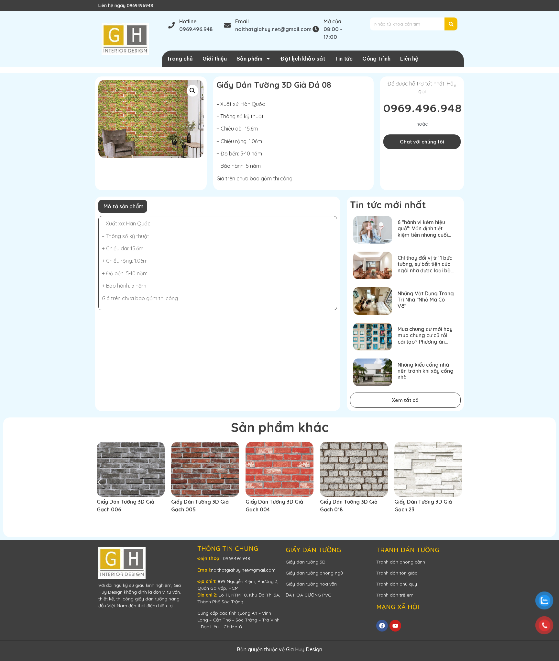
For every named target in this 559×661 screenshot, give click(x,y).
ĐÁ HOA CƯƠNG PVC (308, 595)
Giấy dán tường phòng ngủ (314, 573)
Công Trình (376, 58)
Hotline (188, 21)
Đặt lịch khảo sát (302, 58)
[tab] (122, 206)
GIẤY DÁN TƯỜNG (313, 550)
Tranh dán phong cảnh (400, 562)
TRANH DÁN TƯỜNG (407, 550)
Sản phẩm (249, 58)
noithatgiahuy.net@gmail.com (243, 570)
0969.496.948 (422, 108)
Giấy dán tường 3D (305, 562)
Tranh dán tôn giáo (397, 573)
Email (242, 21)
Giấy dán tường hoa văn (311, 584)
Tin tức (344, 58)
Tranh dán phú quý (396, 584)
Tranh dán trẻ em (394, 595)
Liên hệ (409, 58)
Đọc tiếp (111, 521)
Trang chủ (180, 58)
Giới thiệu (215, 58)
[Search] (450, 23)
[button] (192, 91)
